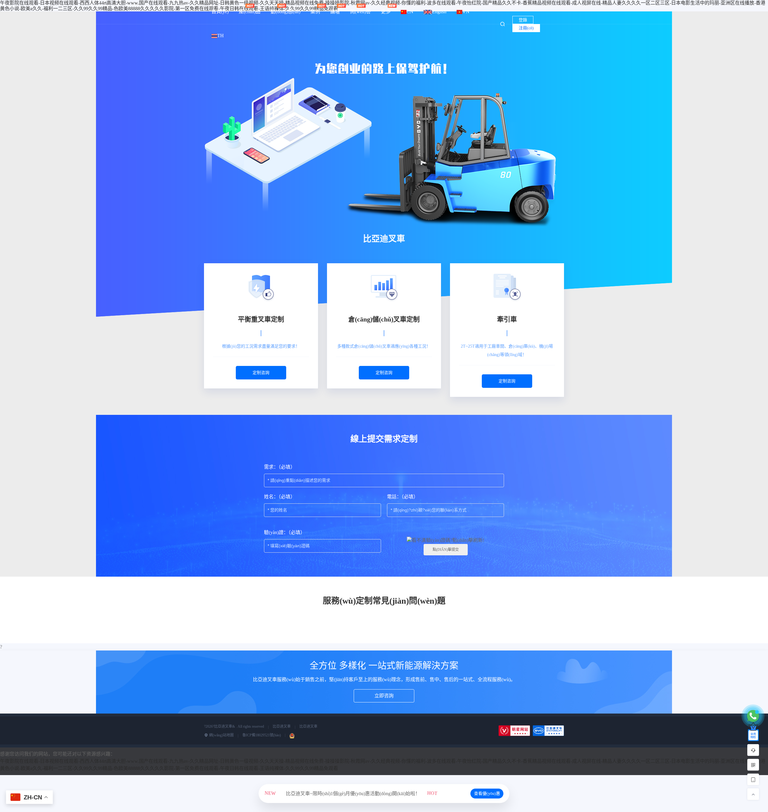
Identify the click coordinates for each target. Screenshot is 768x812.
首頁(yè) (220, 11)
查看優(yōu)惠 (487, 793)
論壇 (335, 11)
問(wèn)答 (360, 11)
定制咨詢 (261, 372)
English (439, 11)
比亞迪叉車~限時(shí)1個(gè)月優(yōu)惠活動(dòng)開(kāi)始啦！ (351, 793)
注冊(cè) (526, 28)
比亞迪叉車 (282, 726)
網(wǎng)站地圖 (221, 735)
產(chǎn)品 (249, 11)
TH (220, 35)
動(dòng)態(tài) (285, 11)
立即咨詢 (384, 695)
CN (409, 11)
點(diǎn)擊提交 (446, 550)
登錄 (523, 20)
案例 (315, 11)
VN (466, 11)
